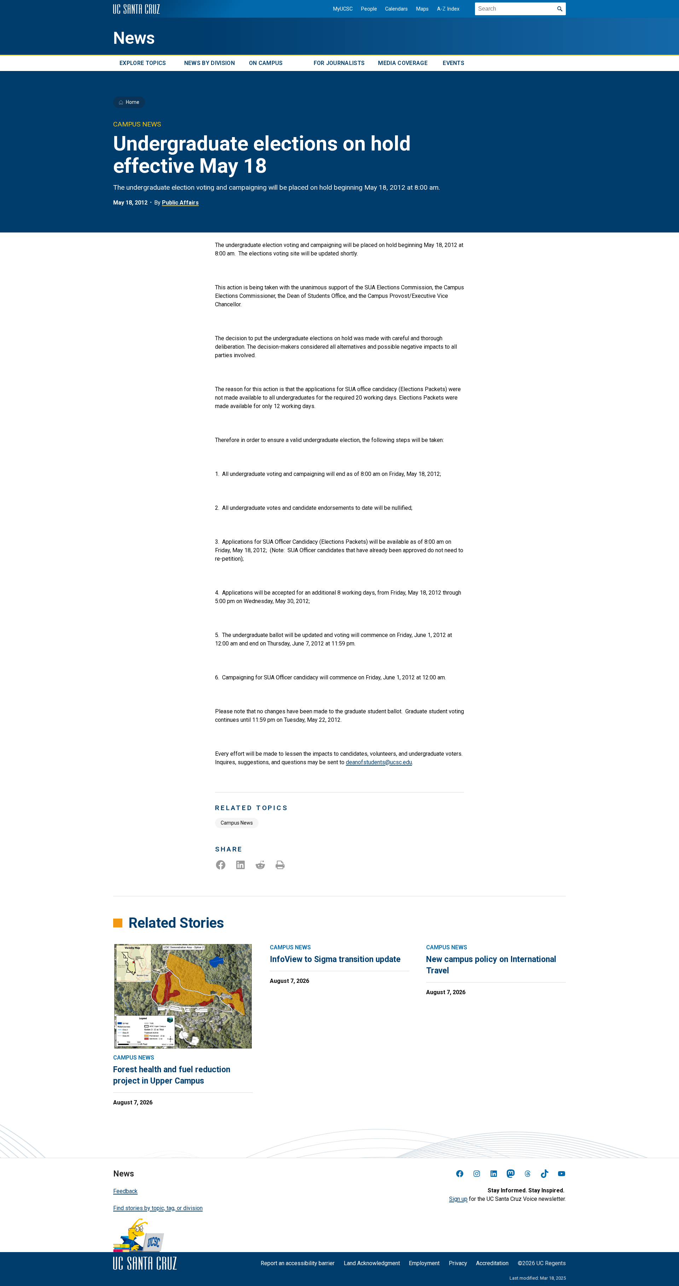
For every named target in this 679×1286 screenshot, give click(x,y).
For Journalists (339, 63)
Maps (422, 9)
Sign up (458, 1199)
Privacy (458, 1263)
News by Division (209, 63)
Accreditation (492, 1263)
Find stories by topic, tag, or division (158, 1208)
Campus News (237, 823)
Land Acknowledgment (372, 1263)
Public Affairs (180, 202)
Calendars (396, 9)
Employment (424, 1263)
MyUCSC (343, 9)
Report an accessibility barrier (298, 1263)
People (369, 9)
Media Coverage (402, 63)
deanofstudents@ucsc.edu (379, 762)
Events (453, 63)
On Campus (266, 63)
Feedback (125, 1191)
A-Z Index (448, 9)
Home (132, 102)
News (134, 38)
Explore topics (143, 63)
